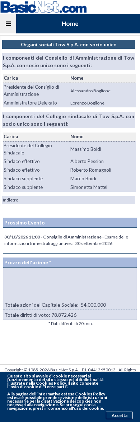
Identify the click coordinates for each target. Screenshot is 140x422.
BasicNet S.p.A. (64, 369)
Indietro (10, 200)
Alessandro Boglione (90, 90)
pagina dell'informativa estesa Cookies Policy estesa (56, 395)
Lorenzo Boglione (87, 103)
